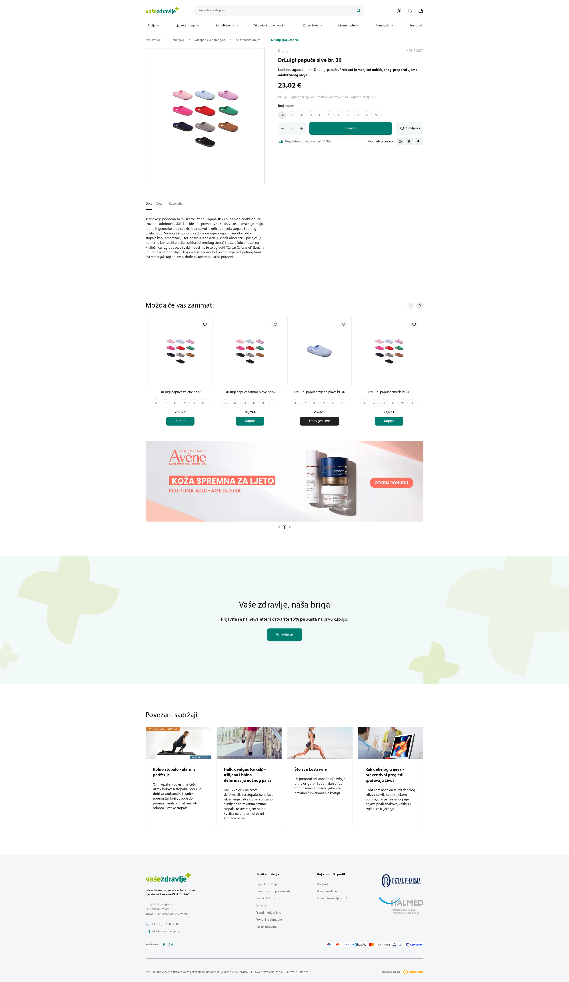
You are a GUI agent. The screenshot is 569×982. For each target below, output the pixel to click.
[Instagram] (171, 945)
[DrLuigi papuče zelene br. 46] (180, 350)
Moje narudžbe (327, 891)
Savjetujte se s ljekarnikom (334, 898)
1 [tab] (279, 527)
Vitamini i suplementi (268, 25)
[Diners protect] (400, 944)
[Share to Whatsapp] (400, 141)
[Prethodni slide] (411, 305)
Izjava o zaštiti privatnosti (273, 891)
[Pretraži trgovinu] (358, 10)
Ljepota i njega (185, 25)
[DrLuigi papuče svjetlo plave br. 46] (319, 350)
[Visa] (347, 944)
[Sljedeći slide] (419, 305)
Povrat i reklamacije (269, 920)
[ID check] (379, 944)
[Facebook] (164, 945)
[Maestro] (329, 944)
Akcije (151, 25)
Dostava (261, 905)
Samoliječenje (225, 25)
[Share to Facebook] (418, 141)
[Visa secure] (394, 944)
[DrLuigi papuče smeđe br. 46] (389, 350)
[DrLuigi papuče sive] (401, 881)
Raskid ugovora (266, 927)
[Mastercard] (338, 944)
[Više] (284, 481)
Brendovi (415, 25)
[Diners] (359, 944)
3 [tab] (290, 527)
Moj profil (323, 884)
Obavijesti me (319, 421)
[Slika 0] (205, 116)
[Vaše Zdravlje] (162, 10)
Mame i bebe (347, 25)
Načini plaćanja (266, 898)
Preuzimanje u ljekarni (270, 912)
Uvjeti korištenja (266, 884)
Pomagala (382, 25)
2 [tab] (284, 527)
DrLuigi (283, 51)
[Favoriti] (410, 10)
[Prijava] (399, 10)
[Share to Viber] (409, 141)
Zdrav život (310, 25)
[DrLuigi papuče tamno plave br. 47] (250, 350)
